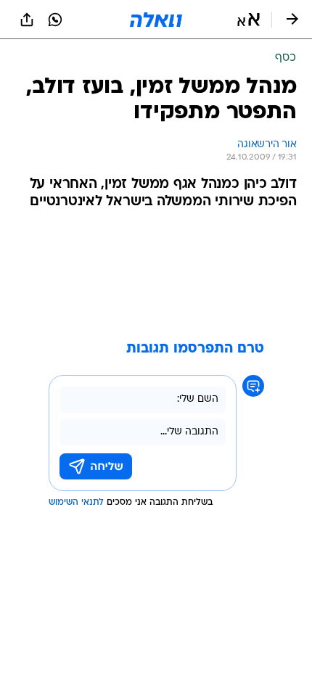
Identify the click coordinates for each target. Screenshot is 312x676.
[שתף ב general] (27, 20)
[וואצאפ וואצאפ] (55, 19)
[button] (248, 19)
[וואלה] (156, 19)
